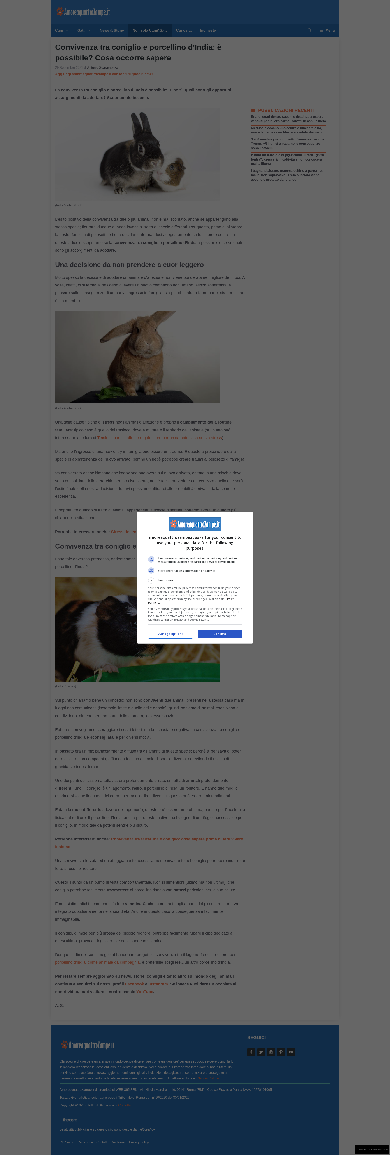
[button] (195, 580)
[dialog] (195, 578)
